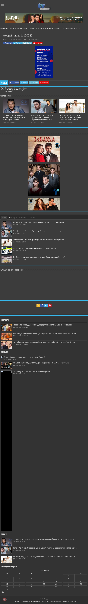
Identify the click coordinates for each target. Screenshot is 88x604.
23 (81, 584)
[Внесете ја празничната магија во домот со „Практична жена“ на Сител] (6, 336)
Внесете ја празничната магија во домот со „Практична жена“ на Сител (44, 333)
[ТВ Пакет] (44, 6)
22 (68, 584)
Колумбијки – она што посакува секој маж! (31, 371)
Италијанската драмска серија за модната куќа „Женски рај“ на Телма (44, 342)
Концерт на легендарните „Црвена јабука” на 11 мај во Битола (41, 363)
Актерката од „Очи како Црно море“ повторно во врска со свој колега (70, 117)
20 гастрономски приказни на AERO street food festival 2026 (35, 248)
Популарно (13, 218)
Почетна (3, 28)
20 (44, 584)
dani (6, 39)
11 (19, 581)
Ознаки (32, 218)
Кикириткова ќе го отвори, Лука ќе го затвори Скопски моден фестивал (35, 28)
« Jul (2, 592)
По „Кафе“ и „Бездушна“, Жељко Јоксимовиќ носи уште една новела (14, 117)
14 (56, 581)
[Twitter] (46, 305)
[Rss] (38, 305)
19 (32, 584)
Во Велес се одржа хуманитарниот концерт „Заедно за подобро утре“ (39, 257)
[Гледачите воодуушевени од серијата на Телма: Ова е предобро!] (6, 327)
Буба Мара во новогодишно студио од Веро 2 (24, 357)
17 (7, 584)
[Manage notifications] (4, 599)
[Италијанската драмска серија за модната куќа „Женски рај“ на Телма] (6, 344)
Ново (4, 218)
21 (56, 584)
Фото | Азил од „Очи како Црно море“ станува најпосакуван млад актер (42, 117)
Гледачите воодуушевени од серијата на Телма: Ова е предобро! (42, 325)
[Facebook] (42, 305)
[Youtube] (50, 305)
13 (44, 581)
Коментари (23, 218)
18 (19, 584)
